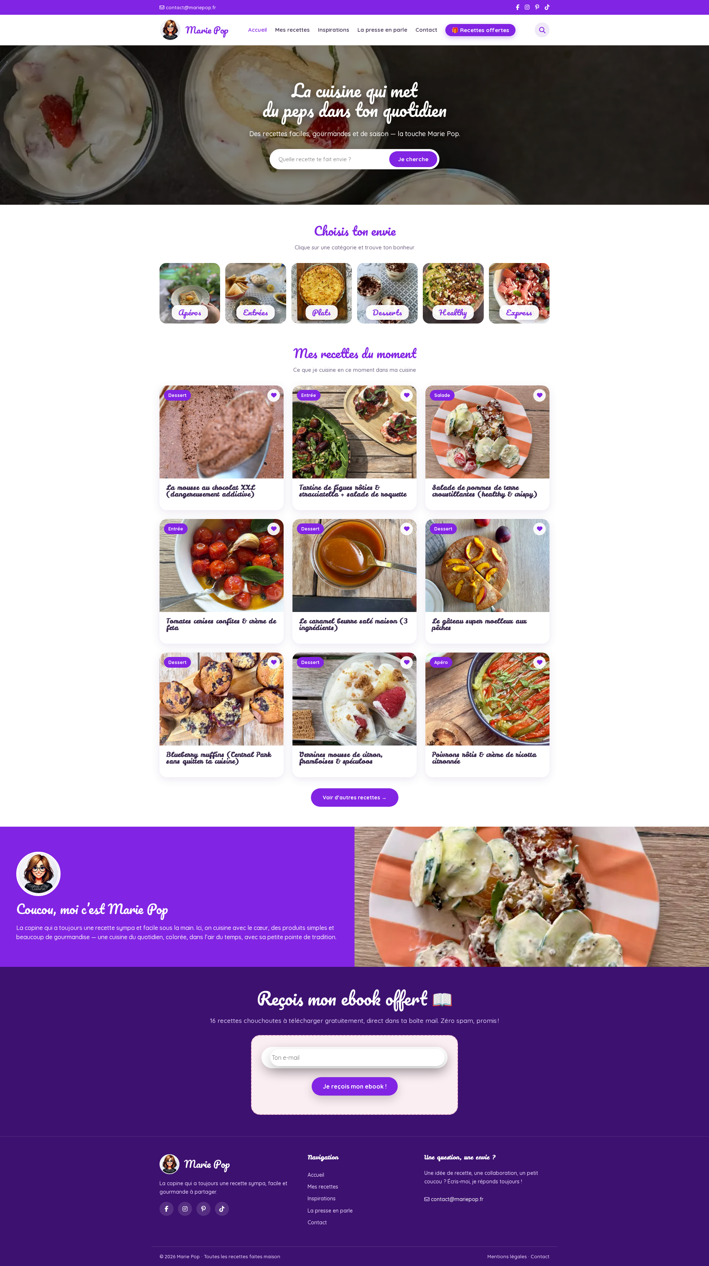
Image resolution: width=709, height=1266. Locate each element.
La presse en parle (382, 29)
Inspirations (333, 29)
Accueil (257, 29)
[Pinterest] (537, 7)
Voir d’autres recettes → (355, 797)
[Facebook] (517, 7)
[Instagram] (527, 7)
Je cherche (413, 159)
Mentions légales (507, 1256)
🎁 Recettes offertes (480, 30)
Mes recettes (292, 29)
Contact (426, 29)
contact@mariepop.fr (190, 7)
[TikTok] (547, 7)
